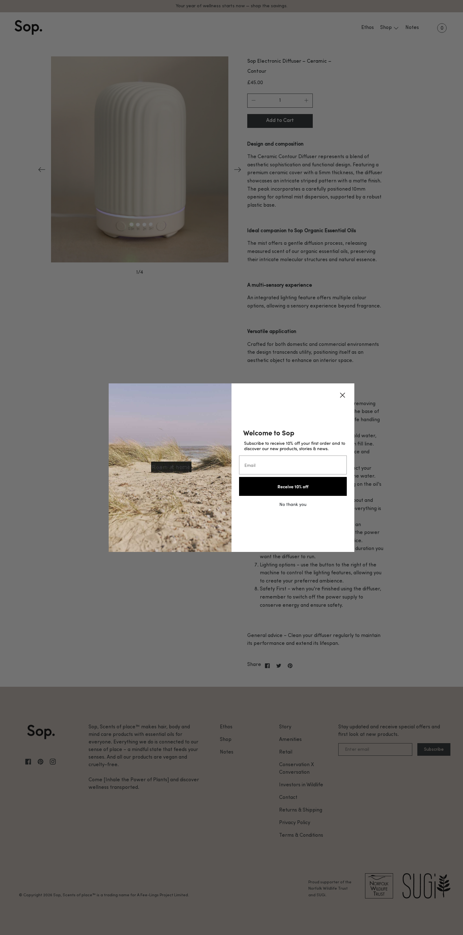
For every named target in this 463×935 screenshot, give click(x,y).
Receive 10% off (292, 486)
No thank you (292, 504)
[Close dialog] (342, 395)
